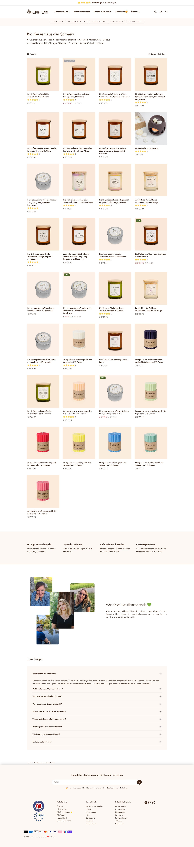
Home (29, 763)
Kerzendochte (120, 809)
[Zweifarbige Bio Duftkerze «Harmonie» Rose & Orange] (151, 180)
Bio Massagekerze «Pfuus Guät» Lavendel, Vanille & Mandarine (40, 309)
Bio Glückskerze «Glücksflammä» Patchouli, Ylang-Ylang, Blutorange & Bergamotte (150, 97)
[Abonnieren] (139, 782)
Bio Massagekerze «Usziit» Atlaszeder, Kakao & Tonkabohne (112, 255)
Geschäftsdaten (91, 824)
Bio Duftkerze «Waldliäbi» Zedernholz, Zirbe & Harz (38, 95)
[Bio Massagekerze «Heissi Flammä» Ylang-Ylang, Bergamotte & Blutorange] (43, 180)
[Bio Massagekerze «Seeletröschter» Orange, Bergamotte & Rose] (115, 391)
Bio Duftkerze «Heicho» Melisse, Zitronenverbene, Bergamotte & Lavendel (112, 151)
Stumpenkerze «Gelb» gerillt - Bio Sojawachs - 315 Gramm (77, 464)
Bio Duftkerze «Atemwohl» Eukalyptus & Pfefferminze (150, 255)
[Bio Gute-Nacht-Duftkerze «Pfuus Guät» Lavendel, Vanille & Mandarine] (115, 74)
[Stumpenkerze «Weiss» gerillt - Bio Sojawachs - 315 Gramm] (79, 340)
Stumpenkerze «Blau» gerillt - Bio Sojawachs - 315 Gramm (112, 464)
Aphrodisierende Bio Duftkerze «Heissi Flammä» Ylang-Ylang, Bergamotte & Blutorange (76, 257)
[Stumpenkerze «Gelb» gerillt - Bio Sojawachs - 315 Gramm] (79, 443)
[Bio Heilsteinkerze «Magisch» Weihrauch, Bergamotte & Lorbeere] (79, 180)
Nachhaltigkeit (62, 818)
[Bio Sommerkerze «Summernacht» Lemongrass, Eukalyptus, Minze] (79, 128)
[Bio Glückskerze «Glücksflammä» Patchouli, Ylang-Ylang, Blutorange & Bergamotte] (151, 74)
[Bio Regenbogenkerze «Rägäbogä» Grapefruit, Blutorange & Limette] (115, 180)
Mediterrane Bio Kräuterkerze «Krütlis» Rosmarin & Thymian (111, 309)
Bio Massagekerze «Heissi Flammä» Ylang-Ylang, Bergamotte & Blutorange (42, 202)
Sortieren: (152, 54)
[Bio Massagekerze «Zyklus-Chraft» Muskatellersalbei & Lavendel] (43, 340)
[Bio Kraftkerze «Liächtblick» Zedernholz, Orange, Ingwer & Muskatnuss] (43, 234)
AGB (87, 815)
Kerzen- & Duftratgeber (94, 806)
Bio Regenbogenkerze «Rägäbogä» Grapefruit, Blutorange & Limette (114, 201)
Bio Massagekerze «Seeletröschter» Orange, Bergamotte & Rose (114, 412)
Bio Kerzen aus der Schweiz (44, 763)
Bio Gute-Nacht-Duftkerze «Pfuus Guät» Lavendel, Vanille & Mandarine (114, 95)
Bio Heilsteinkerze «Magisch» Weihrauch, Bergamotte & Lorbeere (78, 201)
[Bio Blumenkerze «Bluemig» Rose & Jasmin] (115, 340)
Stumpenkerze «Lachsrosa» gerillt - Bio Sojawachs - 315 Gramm (77, 412)
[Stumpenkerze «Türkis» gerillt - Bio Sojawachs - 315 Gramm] (151, 443)
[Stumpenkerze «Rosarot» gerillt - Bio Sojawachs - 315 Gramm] (43, 491)
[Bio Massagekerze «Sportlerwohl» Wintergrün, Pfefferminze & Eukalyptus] (79, 288)
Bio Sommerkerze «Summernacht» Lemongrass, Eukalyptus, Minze (77, 149)
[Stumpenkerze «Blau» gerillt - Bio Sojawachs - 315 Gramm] (115, 443)
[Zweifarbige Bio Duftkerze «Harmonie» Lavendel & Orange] (151, 288)
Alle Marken (61, 815)
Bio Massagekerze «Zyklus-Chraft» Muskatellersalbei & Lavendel (41, 361)
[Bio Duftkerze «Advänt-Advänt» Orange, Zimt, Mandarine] (79, 74)
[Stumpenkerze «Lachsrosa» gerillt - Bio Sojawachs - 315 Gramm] (79, 391)
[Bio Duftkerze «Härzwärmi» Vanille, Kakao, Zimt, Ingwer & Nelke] (43, 128)
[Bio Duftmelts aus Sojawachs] (151, 128)
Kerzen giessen (120, 806)
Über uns (60, 806)
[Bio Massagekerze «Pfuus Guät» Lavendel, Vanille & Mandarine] (43, 288)
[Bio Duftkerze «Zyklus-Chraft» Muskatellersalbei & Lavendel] (43, 391)
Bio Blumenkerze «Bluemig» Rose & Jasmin (114, 361)
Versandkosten (91, 812)
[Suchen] (155, 11)
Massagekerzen (98, 22)
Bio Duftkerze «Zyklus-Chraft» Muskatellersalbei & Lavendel (39, 412)
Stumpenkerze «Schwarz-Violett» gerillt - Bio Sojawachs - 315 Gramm (149, 361)
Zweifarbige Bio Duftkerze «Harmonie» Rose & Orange (146, 201)
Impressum (90, 821)
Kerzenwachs (120, 812)
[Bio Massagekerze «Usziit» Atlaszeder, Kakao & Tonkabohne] (115, 234)
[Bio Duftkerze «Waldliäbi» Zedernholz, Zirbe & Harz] (43, 74)
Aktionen (118, 821)
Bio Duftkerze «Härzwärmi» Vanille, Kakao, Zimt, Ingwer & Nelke (41, 149)
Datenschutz (90, 818)
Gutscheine (119, 824)
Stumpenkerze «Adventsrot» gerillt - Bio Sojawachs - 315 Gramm (42, 464)
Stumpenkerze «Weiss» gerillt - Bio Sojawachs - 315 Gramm (77, 361)
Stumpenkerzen (135, 22)
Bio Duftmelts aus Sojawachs (146, 148)
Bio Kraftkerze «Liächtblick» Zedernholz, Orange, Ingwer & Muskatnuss (40, 257)
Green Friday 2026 (64, 821)
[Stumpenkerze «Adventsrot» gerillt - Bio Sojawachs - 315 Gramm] (43, 443)
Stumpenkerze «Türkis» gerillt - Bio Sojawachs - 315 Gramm (149, 464)
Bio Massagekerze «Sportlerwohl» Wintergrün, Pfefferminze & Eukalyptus (77, 311)
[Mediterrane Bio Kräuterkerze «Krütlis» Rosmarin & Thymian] (115, 288)
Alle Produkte (62, 809)
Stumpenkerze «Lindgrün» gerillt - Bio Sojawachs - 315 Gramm (150, 412)
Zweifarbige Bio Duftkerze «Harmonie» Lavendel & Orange (148, 309)
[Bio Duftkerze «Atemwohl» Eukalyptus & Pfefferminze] (151, 234)
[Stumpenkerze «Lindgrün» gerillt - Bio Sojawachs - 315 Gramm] (151, 391)
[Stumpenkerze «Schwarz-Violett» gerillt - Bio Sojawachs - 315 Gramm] (151, 340)
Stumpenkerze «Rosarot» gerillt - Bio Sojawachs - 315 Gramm (42, 512)
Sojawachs (119, 815)
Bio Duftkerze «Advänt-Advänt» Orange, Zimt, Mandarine (76, 95)
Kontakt (88, 809)
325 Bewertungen (104, 2)
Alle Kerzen (57, 22)
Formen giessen (121, 818)
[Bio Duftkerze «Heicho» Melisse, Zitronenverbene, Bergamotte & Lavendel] (115, 128)
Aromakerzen (116, 22)
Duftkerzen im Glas (77, 22)
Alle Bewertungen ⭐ (64, 812)
